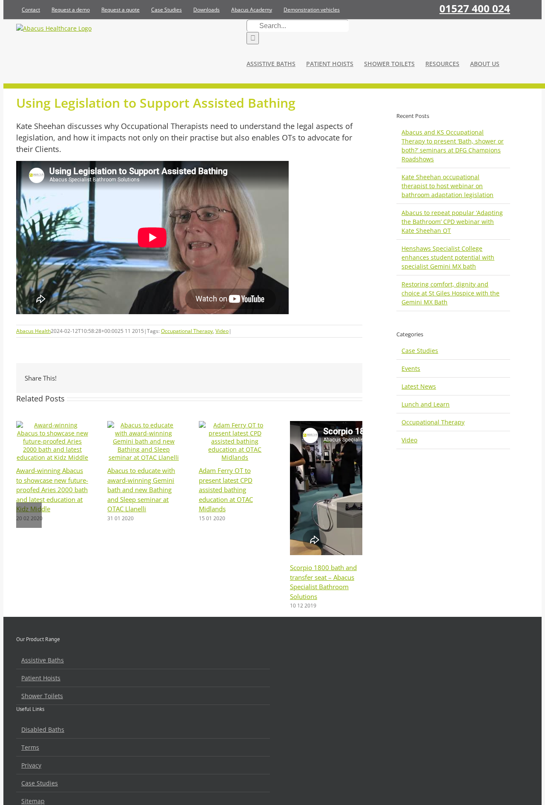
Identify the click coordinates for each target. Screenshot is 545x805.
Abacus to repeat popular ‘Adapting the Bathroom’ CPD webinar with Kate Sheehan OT (452, 222)
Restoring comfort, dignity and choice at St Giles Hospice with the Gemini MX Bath (450, 293)
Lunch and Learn (426, 404)
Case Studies (420, 351)
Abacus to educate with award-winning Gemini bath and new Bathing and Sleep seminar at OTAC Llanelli (141, 489)
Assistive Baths (42, 660)
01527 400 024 (474, 8)
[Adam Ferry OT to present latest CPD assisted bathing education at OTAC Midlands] (235, 457)
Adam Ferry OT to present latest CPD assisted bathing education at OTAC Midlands (226, 489)
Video (222, 331)
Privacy (31, 765)
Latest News (419, 386)
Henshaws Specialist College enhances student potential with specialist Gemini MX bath (448, 257)
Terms (30, 747)
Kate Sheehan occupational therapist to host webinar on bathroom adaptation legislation (447, 186)
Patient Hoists (40, 678)
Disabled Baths (42, 729)
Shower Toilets (42, 696)
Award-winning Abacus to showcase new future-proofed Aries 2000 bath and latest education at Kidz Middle (52, 489)
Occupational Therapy (187, 331)
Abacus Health (33, 331)
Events (411, 368)
